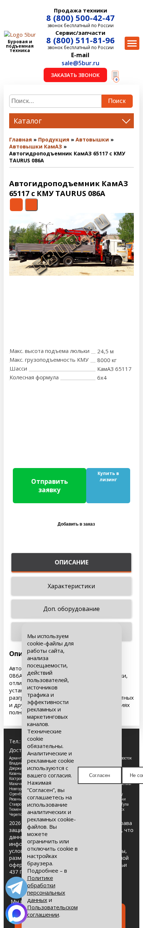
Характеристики (71, 586)
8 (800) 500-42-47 (80, 17)
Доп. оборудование (71, 609)
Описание (71, 562)
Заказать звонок (75, 74)
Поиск (116, 100)
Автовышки (92, 139)
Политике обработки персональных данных (46, 888)
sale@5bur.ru (80, 63)
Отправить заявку (49, 485)
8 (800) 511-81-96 (80, 40)
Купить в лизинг (108, 476)
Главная (20, 139)
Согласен (99, 775)
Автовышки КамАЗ (35, 146)
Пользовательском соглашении (52, 910)
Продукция (53, 139)
